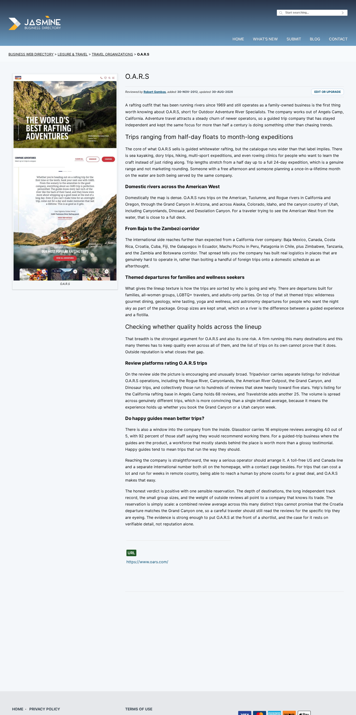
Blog (315, 39)
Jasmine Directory (35, 24)
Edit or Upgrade (327, 92)
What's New (265, 39)
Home (238, 39)
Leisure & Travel (73, 54)
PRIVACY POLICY (44, 709)
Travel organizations (112, 54)
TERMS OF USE (138, 709)
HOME (17, 709)
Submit (293, 39)
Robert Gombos (155, 92)
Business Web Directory (31, 54)
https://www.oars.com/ (147, 561)
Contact (338, 39)
